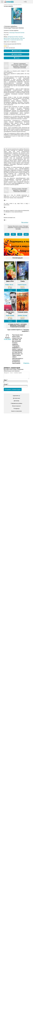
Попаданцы (16, 408)
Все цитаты (24, 222)
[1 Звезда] (4, 46)
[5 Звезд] (8, 46)
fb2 (13, 234)
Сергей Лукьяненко (23, 284)
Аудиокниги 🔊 (16, 395)
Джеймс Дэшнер (22, 315)
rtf (19, 234)
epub (26, 234)
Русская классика (14, 38)
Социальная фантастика (16, 39)
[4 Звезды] (7, 46)
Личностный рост (16, 406)
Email (6, 384)
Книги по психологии (16, 411)
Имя (5, 380)
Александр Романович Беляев (16, 32)
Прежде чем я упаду (10, 312)
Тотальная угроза (22, 312)
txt (7, 234)
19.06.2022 (7, 339)
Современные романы (16, 403)
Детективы (16, 400)
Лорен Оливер (10, 315)
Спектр (23, 281)
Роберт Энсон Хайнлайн (12, 284)
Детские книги (16, 398)
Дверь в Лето (10, 281)
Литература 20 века (13, 36)
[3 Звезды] (6, 46)
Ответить (26, 363)
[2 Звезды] (5, 46)
